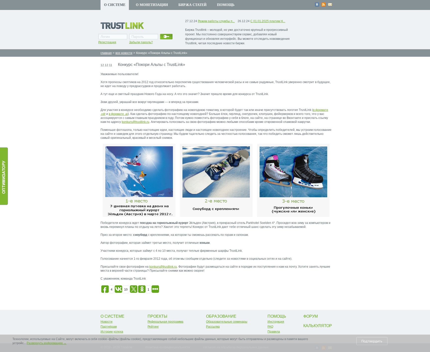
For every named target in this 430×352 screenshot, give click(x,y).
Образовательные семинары (226, 321)
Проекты (157, 316)
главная (106, 53)
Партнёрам (109, 326)
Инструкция (276, 321)
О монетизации (152, 5)
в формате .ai (118, 114)
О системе (114, 5)
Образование (221, 316)
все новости (123, 53)
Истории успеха (112, 331)
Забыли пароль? (141, 42)
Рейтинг (153, 326)
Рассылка (213, 326)
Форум (310, 316)
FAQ (270, 326)
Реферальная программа (165, 321)
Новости (106, 321)
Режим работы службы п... (216, 21)
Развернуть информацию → (46, 343)
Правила (274, 331)
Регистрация (107, 42)
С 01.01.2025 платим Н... (267, 21)
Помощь (225, 5)
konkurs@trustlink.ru (135, 122)
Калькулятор (317, 326)
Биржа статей (192, 5)
